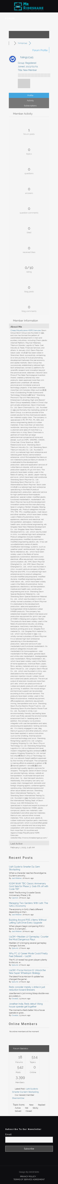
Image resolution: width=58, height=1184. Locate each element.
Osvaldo (15, 998)
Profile (30, 95)
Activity (30, 100)
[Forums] (12, 43)
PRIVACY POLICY (28, 1176)
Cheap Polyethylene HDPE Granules (26, 330)
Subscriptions (30, 105)
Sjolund (15, 948)
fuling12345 (22, 43)
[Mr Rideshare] (29, 6)
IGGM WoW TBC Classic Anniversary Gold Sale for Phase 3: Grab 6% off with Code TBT (28, 886)
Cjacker (15, 898)
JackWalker (17, 878)
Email (8, 1134)
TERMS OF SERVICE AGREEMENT (29, 1179)
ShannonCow (18, 1098)
